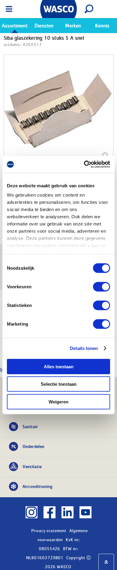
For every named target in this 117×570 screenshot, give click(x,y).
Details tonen (84, 348)
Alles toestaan (59, 366)
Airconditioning (37, 486)
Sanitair (30, 426)
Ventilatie (32, 466)
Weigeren (58, 401)
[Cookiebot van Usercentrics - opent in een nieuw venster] (84, 164)
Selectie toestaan (58, 384)
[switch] (101, 286)
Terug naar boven (106, 562)
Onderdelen (33, 446)
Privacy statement (48, 530)
